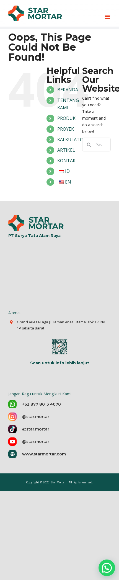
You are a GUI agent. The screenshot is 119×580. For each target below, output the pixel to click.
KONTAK (66, 161)
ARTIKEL (66, 150)
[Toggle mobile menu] (108, 17)
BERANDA (67, 90)
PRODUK (66, 118)
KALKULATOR (71, 139)
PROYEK (65, 129)
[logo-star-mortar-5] (36, 216)
